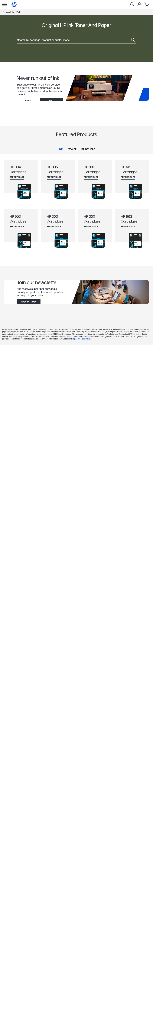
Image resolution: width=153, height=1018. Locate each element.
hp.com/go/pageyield (81, 339)
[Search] (132, 4)
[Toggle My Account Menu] (139, 4)
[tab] (60, 149)
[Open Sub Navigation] (4, 4)
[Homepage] (14, 4)
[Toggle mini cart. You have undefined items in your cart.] (147, 4)
